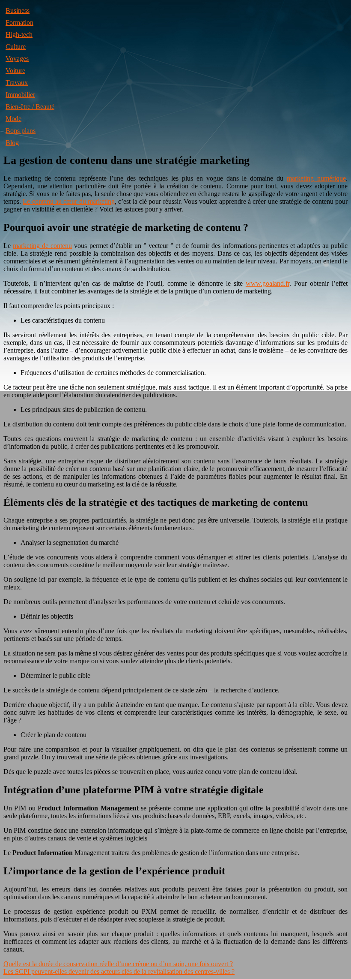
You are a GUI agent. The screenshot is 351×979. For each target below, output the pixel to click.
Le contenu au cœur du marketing (69, 201)
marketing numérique (316, 178)
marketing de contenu (42, 245)
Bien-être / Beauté (30, 106)
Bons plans (21, 130)
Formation (19, 22)
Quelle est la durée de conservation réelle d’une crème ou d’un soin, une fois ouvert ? (118, 963)
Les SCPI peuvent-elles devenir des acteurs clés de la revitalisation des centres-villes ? (119, 971)
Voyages (17, 58)
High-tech (19, 34)
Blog (12, 142)
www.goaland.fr (267, 283)
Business (18, 10)
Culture (16, 46)
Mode (13, 118)
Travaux (17, 82)
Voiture (15, 70)
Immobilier (20, 94)
